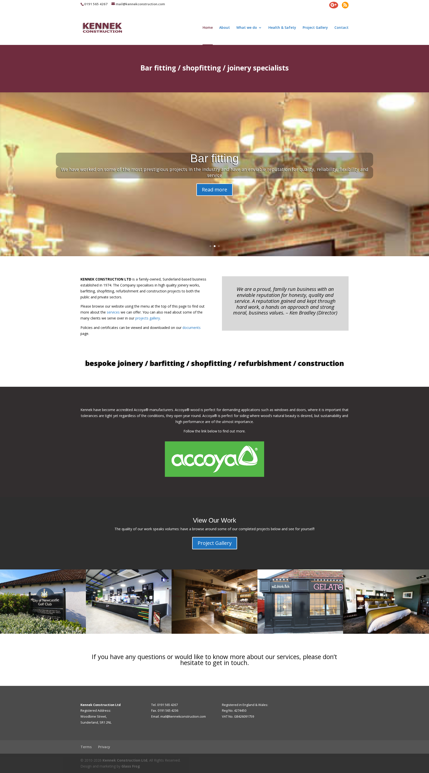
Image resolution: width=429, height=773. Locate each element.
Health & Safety (282, 28)
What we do (246, 28)
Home (208, 28)
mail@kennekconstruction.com (183, 716)
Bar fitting (214, 158)
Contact (341, 28)
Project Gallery (315, 28)
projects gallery (147, 318)
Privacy (104, 746)
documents (191, 327)
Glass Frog (130, 766)
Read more (214, 189)
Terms (86, 746)
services (113, 312)
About (224, 28)
